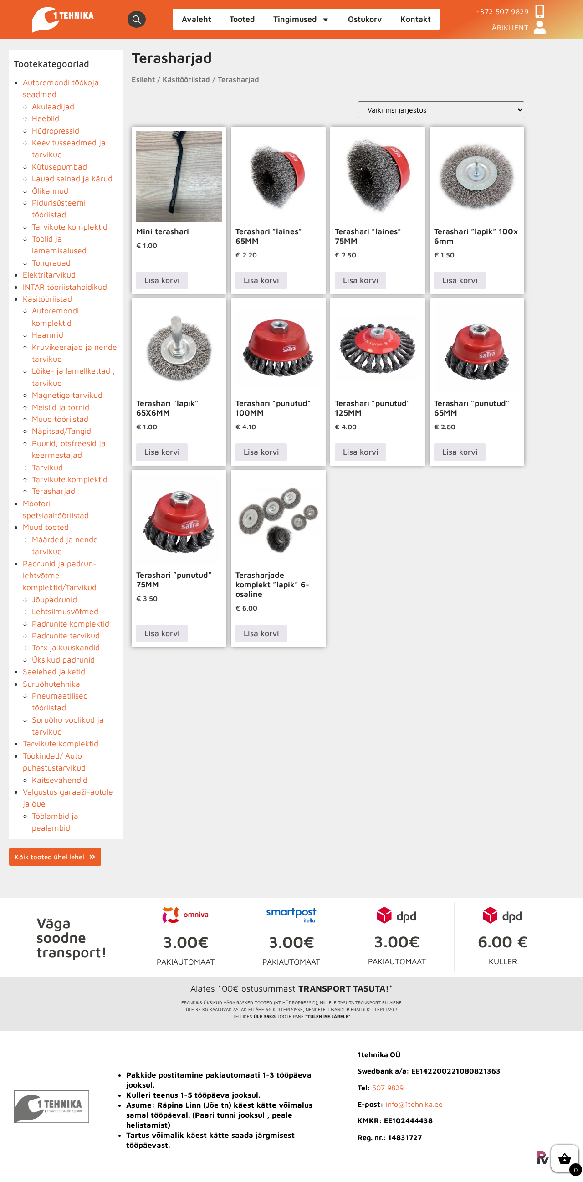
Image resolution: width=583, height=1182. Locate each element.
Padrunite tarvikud (66, 635)
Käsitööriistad (47, 298)
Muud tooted (46, 527)
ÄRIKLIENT (510, 27)
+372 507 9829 (502, 11)
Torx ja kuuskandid (66, 647)
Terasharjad (53, 491)
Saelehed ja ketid (54, 671)
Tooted (242, 19)
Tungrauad (51, 262)
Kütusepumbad (59, 166)
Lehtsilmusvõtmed (65, 611)
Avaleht (196, 19)
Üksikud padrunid (63, 659)
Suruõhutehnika (51, 684)
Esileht (143, 79)
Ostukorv (365, 19)
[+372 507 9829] (540, 11)
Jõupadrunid (54, 599)
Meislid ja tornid (60, 407)
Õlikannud (50, 190)
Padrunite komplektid (70, 623)
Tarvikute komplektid (69, 226)
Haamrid (47, 334)
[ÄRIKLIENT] (540, 27)
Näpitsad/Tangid (61, 431)
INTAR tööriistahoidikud (65, 287)
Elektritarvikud (49, 274)
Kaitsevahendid (59, 780)
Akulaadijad (53, 106)
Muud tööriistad (60, 419)
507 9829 (388, 1088)
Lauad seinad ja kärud (72, 178)
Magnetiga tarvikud (67, 395)
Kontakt (415, 19)
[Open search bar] (136, 19)
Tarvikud (47, 467)
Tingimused (295, 19)
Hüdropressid (55, 130)
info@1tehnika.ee (414, 1104)
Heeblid (45, 118)
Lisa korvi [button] (162, 280)
